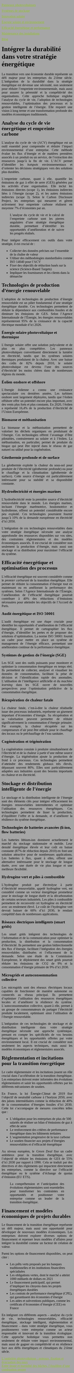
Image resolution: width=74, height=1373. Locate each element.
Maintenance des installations (20, 33)
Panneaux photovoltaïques (19, 5)
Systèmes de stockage (16, 10)
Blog (5, 39)
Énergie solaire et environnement (23, 22)
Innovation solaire (13, 16)
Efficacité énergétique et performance (26, 27)
